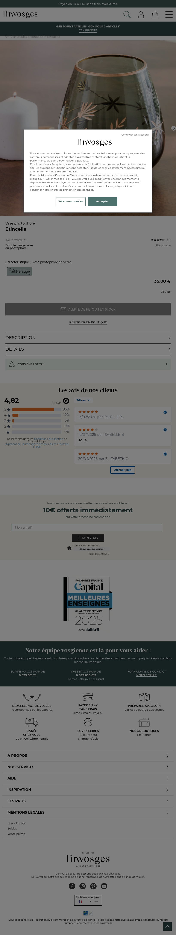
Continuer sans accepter (135, 134)
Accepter (102, 201)
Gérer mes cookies (70, 201)
